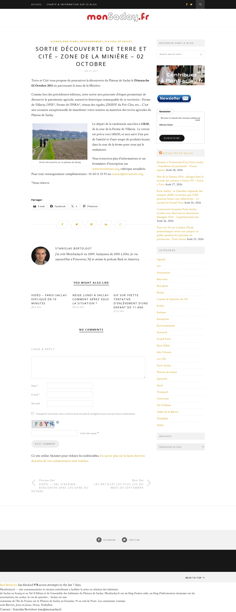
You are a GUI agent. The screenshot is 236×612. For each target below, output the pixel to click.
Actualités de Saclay (178, 153)
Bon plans (70, 41)
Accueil (36, 4)
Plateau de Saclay (118, 41)
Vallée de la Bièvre (167, 412)
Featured (162, 332)
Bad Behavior (8, 585)
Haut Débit (163, 346)
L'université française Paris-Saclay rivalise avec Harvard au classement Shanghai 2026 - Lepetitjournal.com (178, 213)
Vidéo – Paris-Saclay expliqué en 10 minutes (49, 299)
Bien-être (162, 279)
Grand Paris (164, 339)
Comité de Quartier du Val (172, 299)
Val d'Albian (164, 405)
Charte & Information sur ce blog (72, 4)
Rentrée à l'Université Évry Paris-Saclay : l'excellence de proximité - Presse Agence (180, 166)
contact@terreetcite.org (127, 174)
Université (163, 399)
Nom (34, 385)
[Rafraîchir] (58, 422)
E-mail (35, 394)
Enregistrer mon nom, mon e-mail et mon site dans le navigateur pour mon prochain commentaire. (86, 413)
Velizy (160, 425)
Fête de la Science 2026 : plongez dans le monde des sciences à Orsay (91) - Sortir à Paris (180, 180)
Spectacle (162, 379)
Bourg (160, 292)
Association (163, 273)
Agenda (56, 41)
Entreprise (163, 319)
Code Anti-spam (88, 433)
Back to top (193, 577)
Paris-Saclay (164, 365)
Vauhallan (162, 418)
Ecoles (160, 306)
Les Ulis (161, 359)
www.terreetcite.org (105, 169)
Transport (162, 392)
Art (159, 266)
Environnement (91, 41)
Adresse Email (166, 125)
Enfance (161, 312)
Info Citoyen (164, 352)
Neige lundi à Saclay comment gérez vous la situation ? (90, 299)
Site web (35, 403)
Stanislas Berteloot (73, 248)
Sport (160, 385)
